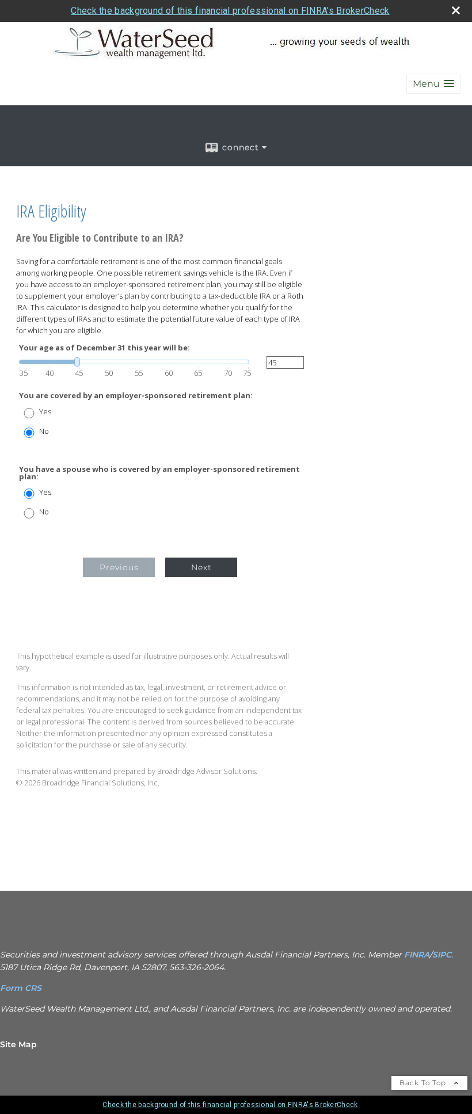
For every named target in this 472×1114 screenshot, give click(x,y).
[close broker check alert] (455, 10)
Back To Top (423, 1082)
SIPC (441, 954)
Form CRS (22, 988)
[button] (433, 84)
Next (201, 567)
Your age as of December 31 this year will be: (104, 348)
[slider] (134, 362)
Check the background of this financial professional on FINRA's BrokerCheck (230, 10)
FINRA (416, 954)
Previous (119, 567)
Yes (45, 411)
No (44, 431)
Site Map (18, 1044)
